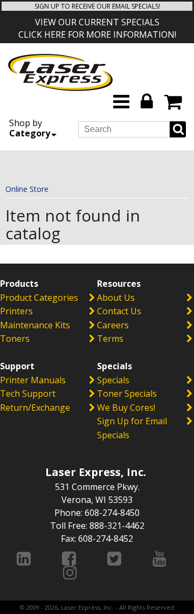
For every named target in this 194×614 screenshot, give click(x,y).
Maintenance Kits (35, 325)
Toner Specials (127, 393)
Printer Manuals (33, 380)
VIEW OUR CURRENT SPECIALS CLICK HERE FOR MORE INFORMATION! (97, 28)
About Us (116, 297)
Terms (110, 338)
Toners (15, 338)
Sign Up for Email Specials (132, 428)
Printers (16, 311)
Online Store (26, 189)
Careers (113, 325)
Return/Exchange (35, 407)
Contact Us (119, 311)
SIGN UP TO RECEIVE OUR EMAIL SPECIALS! (97, 6)
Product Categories (39, 297)
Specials (113, 380)
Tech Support (28, 393)
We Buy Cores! (126, 407)
